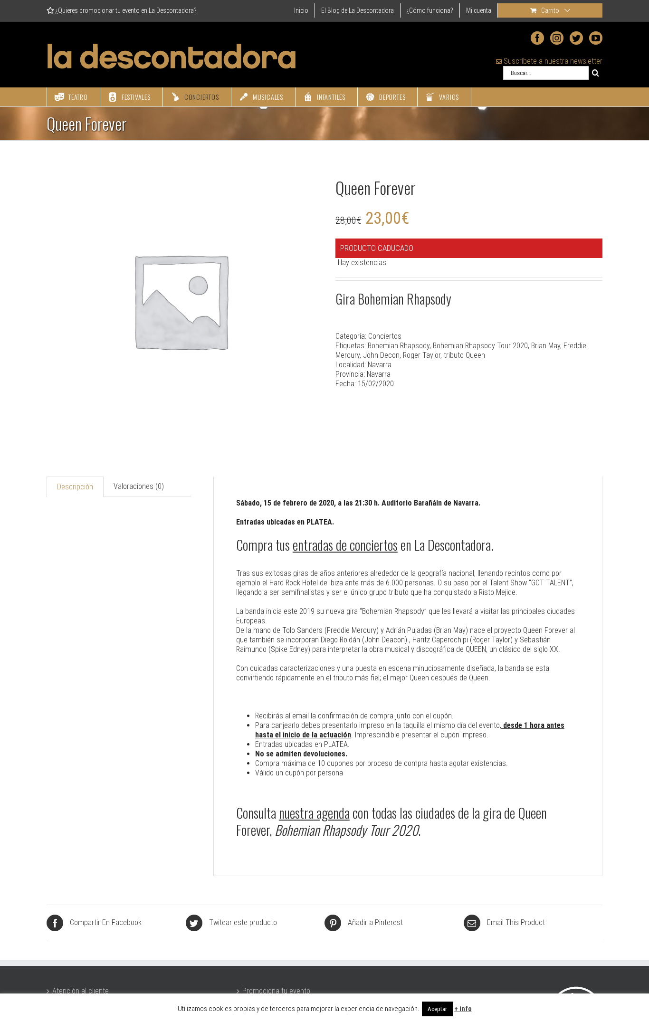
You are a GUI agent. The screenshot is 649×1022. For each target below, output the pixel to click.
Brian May (545, 345)
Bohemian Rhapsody (398, 345)
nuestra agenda (314, 812)
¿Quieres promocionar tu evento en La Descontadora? (125, 10)
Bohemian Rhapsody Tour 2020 (480, 345)
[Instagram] (556, 38)
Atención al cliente (80, 990)
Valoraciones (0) (139, 486)
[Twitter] (576, 38)
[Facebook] (537, 38)
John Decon (381, 355)
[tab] (75, 487)
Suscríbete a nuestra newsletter (552, 61)
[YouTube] (595, 38)
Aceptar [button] (437, 1008)
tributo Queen (464, 355)
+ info (463, 1008)
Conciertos (384, 336)
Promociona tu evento (276, 990)
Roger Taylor (421, 355)
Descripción (75, 486)
